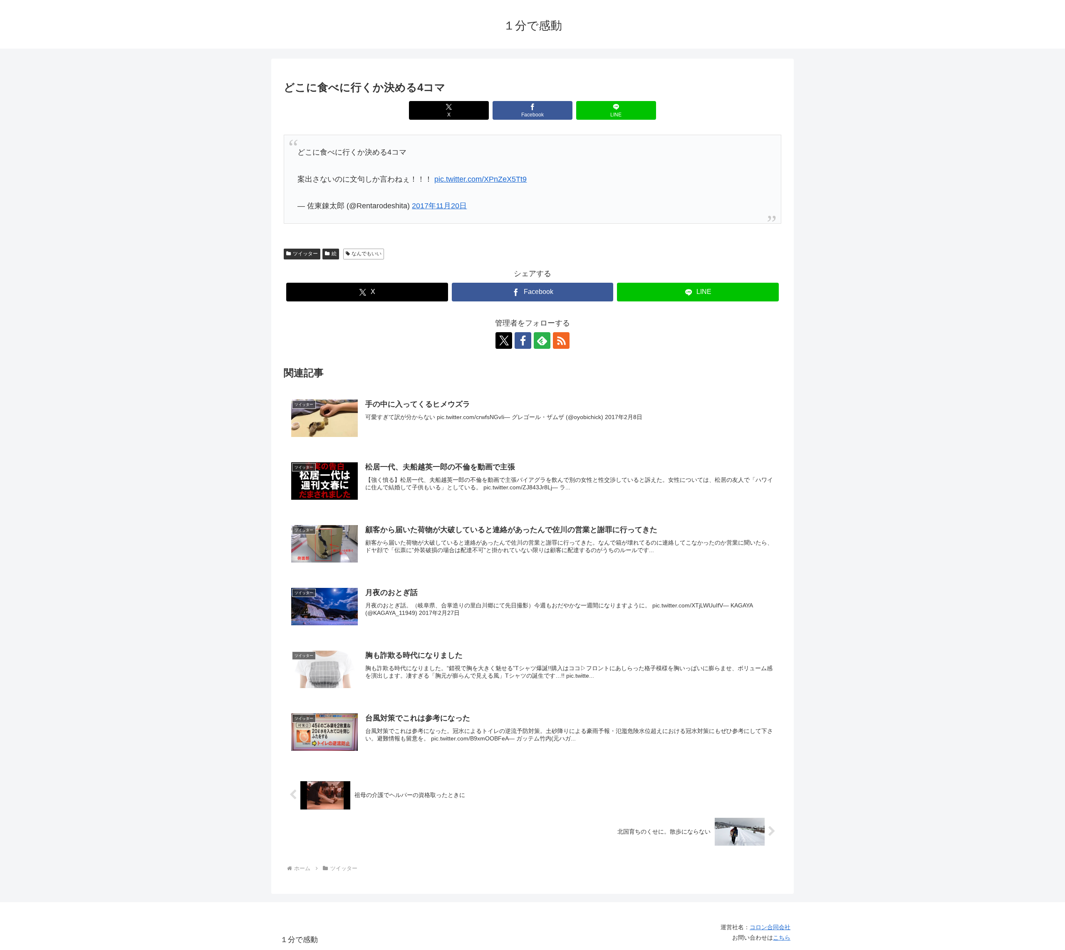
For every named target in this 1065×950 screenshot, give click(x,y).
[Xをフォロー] (503, 340)
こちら (781, 937)
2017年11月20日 (439, 206)
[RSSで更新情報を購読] (561, 340)
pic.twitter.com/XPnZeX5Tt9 (480, 179)
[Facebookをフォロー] (523, 340)
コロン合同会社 (770, 927)
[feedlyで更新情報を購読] (542, 340)
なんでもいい (366, 254)
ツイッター (305, 254)
